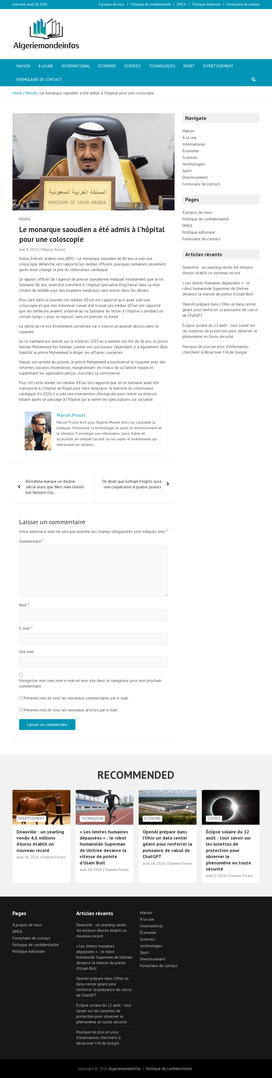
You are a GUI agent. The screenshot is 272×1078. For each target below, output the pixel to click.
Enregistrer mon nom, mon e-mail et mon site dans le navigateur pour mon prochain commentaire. (90, 683)
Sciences (132, 65)
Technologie (92, 818)
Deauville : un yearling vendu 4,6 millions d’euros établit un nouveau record (40, 841)
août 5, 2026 (216, 875)
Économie (107, 65)
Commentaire (31, 541)
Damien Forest (53, 857)
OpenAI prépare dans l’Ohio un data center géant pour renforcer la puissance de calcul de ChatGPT (220, 310)
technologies (162, 65)
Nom (24, 604)
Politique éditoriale (206, 4)
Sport (189, 65)
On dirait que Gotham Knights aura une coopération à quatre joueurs (131, 484)
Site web (26, 651)
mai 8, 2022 (28, 249)
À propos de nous (112, 4)
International (75, 65)
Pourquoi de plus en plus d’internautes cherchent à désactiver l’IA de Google (98, 1037)
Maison (23, 65)
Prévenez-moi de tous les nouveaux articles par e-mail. (71, 709)
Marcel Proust (53, 249)
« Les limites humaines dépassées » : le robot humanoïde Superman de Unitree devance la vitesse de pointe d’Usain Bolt (217, 288)
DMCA (181, 4)
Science (213, 818)
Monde (25, 219)
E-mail (25, 628)
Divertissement (218, 65)
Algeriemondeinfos (125, 1068)
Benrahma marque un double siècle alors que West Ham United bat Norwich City (54, 487)
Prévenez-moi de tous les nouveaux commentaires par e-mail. (76, 698)
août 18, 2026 (27, 857)
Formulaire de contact (243, 4)
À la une (45, 65)
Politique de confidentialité (151, 4)
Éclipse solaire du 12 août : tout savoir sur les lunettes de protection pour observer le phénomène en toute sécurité (219, 331)
